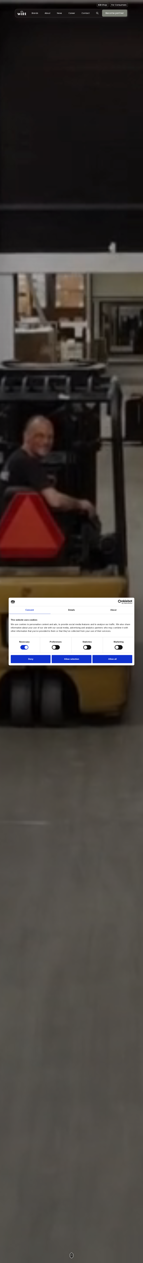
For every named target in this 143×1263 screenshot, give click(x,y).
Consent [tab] (29, 610)
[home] (21, 13)
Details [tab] (71, 610)
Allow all (112, 659)
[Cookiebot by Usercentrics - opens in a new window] (120, 602)
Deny (30, 659)
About (48, 13)
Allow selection (71, 659)
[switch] (56, 647)
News (59, 13)
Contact (86, 13)
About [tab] (113, 610)
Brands (35, 13)
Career (71, 13)
